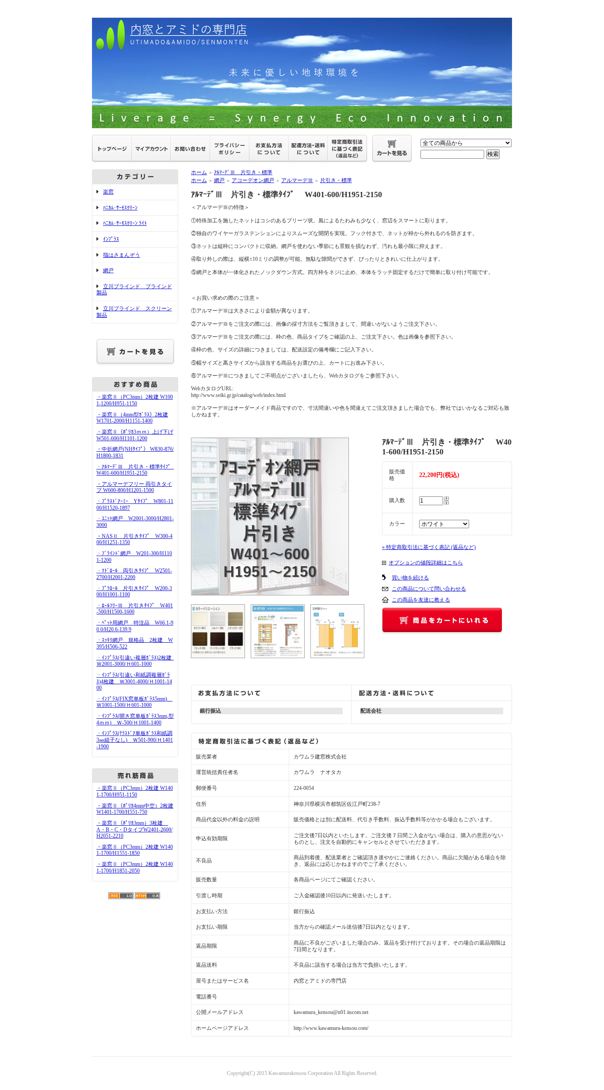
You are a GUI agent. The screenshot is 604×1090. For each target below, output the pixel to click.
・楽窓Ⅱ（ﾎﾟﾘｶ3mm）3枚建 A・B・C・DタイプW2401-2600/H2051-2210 (134, 829)
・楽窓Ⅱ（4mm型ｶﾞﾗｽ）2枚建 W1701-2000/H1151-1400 (132, 418)
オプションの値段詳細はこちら (426, 563)
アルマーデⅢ (297, 180)
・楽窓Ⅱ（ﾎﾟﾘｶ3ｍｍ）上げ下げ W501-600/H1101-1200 (134, 435)
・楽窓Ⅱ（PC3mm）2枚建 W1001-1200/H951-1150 (134, 400)
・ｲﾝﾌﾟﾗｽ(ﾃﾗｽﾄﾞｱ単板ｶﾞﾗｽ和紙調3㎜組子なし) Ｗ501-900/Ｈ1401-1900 (134, 739)
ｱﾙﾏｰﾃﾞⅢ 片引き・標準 (243, 172)
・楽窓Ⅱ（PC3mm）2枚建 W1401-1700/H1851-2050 (134, 867)
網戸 (108, 270)
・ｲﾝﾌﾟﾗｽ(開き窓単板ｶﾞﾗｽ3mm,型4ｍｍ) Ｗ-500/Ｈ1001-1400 (135, 719)
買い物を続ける (410, 578)
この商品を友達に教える (421, 600)
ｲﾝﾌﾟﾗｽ (111, 239)
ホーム (199, 172)
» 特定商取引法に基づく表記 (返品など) (429, 547)
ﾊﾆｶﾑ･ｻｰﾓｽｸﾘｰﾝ (120, 208)
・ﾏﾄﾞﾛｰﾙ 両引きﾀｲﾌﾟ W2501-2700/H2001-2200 (134, 574)
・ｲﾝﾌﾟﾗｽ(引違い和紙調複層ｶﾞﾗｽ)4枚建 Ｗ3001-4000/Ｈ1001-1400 (134, 681)
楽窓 (108, 192)
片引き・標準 (336, 180)
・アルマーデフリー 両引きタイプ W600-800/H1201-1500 (134, 487)
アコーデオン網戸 (253, 180)
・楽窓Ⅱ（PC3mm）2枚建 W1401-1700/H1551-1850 (134, 850)
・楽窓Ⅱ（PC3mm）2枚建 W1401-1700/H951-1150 (134, 791)
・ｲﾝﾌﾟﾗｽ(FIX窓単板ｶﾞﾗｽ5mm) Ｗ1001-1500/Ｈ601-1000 (134, 702)
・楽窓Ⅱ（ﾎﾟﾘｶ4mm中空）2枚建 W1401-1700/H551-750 (134, 809)
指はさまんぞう (121, 255)
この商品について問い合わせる (429, 589)
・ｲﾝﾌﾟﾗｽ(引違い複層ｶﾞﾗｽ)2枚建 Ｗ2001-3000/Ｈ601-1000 (136, 661)
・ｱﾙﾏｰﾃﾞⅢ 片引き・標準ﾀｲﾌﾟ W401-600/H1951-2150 (136, 470)
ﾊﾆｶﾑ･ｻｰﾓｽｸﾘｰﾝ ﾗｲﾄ (125, 223)
